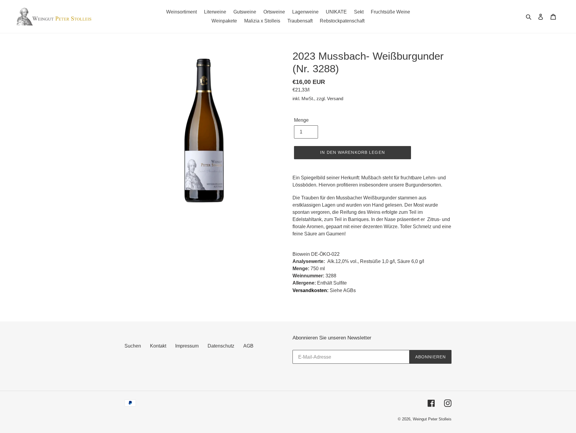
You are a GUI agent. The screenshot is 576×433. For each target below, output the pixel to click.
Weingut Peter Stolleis (432, 419)
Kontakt (158, 345)
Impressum (187, 345)
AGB (248, 345)
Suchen (132, 345)
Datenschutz (221, 345)
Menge (301, 120)
